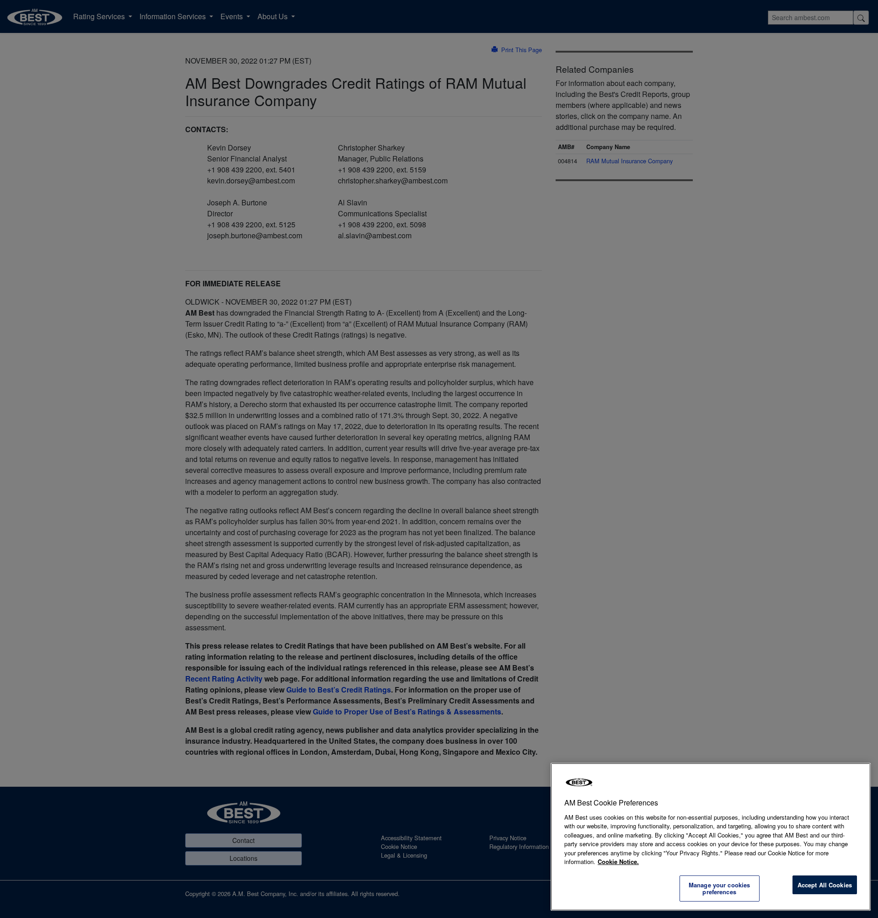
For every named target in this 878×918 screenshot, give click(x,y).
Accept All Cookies (825, 884)
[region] (711, 837)
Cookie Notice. (618, 861)
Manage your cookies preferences (719, 888)
